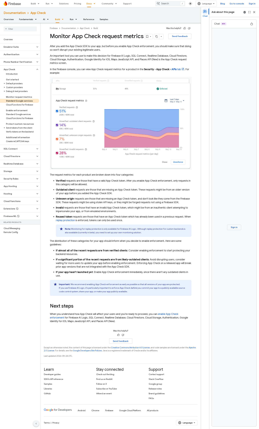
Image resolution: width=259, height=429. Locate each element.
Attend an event (104, 393)
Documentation (15, 13)
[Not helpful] (189, 28)
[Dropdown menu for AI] (48, 19)
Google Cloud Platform (130, 410)
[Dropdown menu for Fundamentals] (36, 19)
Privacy (55, 423)
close (254, 12)
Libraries (48, 388)
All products (152, 410)
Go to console (237, 3)
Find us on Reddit (104, 379)
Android (81, 410)
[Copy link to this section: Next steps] (76, 306)
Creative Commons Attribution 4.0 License (130, 347)
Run (47, 3)
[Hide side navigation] (36, 424)
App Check (38, 13)
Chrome (95, 410)
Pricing (77, 3)
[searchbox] (20, 29)
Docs (89, 3)
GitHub (47, 393)
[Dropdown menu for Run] (53, 3)
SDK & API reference (53, 379)
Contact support (156, 374)
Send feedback (180, 36)
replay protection (65, 220)
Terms (47, 423)
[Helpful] (184, 28)
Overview (9, 19)
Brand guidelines (157, 393)
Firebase (54, 28)
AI (44, 19)
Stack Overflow (156, 379)
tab (176, 69)
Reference (88, 19)
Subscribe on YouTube (106, 388)
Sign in (252, 3)
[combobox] (170, 3)
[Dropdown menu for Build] (39, 3)
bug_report (244, 12)
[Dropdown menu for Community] (117, 3)
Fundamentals (26, 19)
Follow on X (101, 384)
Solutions (64, 3)
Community (107, 3)
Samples (104, 19)
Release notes (155, 388)
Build (33, 3)
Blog (222, 3)
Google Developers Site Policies (87, 350)
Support (127, 3)
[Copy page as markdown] (156, 36)
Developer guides (52, 374)
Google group (155, 384)
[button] (18, 47)
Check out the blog (105, 374)
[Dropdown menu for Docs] (95, 3)
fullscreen (249, 12)
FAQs (151, 398)
